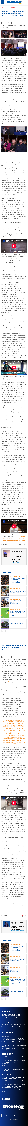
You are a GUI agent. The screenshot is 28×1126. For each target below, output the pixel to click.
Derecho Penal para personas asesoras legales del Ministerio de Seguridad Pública (13, 538)
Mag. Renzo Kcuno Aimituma (16, 552)
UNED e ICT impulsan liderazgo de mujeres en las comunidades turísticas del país (18, 591)
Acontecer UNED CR (15, 576)
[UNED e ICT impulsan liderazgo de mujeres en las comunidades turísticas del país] (5, 591)
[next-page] (5, 631)
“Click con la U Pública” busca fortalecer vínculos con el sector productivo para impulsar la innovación (18, 613)
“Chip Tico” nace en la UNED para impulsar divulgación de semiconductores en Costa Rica (14, 1027)
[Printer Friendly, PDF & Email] (23, 545)
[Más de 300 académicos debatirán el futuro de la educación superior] (5, 602)
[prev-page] (2, 631)
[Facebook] (3, 1115)
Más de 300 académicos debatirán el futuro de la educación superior (16, 602)
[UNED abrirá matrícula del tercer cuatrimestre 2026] (5, 624)
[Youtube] (14, 1115)
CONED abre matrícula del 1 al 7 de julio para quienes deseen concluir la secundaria (13, 1066)
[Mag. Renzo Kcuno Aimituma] (6, 557)
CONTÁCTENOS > (14, 1119)
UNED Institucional (11, 7)
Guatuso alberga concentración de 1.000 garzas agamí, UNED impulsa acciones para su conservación (13, 1090)
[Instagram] (6, 1115)
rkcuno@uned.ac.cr (16, 562)
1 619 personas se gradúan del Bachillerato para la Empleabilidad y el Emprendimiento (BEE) (17, 580)
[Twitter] (10, 1115)
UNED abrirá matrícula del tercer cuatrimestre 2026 (16, 624)
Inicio (2, 7)
